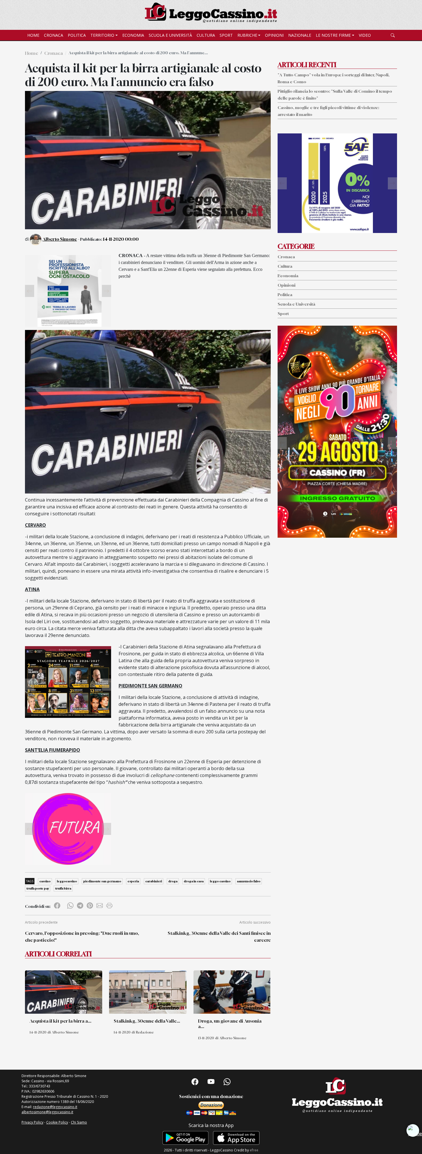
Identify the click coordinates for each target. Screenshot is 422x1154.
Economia (133, 35)
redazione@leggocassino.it (55, 1106)
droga (172, 881)
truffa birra (63, 888)
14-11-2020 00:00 (121, 239)
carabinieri (153, 881)
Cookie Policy (57, 1122)
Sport (226, 35)
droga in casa (194, 881)
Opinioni (274, 35)
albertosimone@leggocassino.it (47, 1112)
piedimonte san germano (102, 881)
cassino (45, 881)
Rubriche (247, 35)
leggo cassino (220, 881)
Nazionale (299, 35)
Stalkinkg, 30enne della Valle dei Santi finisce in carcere (219, 936)
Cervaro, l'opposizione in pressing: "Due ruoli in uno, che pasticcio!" (82, 936)
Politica (77, 35)
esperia (133, 881)
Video (365, 35)
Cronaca (53, 35)
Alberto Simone (59, 239)
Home (33, 35)
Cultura (206, 35)
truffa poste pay (37, 888)
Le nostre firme (333, 35)
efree (254, 1150)
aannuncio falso (248, 881)
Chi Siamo (79, 1122)
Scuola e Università (170, 35)
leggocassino (67, 881)
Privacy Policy (32, 1122)
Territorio (102, 35)
